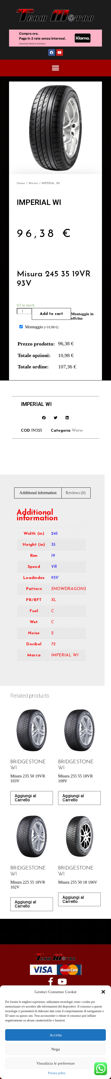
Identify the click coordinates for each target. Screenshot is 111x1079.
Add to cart (51, 314)
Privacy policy (57, 1073)
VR (54, 567)
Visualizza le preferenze (55, 1063)
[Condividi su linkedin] (67, 417)
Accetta (56, 1035)
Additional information (38, 493)
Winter (33, 183)
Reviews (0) (75, 493)
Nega (55, 1049)
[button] (103, 991)
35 (53, 545)
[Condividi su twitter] (55, 417)
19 (53, 556)
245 (54, 534)
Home (21, 183)
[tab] (38, 493)
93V (55, 578)
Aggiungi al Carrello (25, 797)
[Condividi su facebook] (44, 417)
